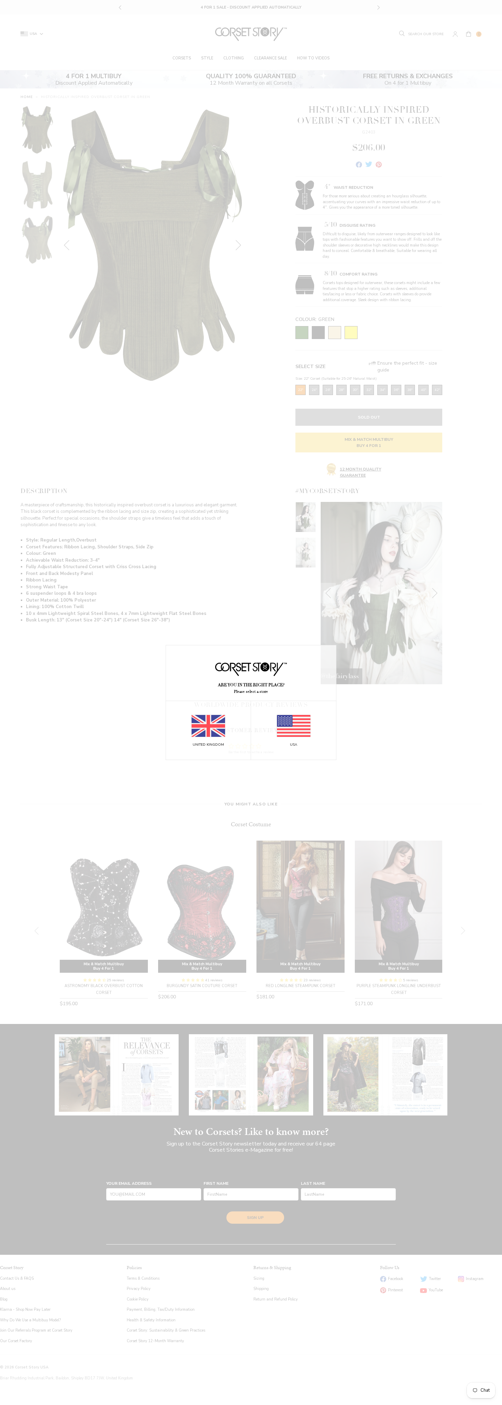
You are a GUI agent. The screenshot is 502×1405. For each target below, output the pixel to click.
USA (293, 744)
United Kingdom (208, 744)
